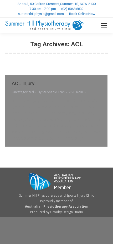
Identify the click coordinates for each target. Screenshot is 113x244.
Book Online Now (82, 14)
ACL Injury (23, 83)
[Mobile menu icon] (104, 25)
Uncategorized (23, 92)
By (51, 92)
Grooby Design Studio (66, 212)
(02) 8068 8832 (72, 9)
